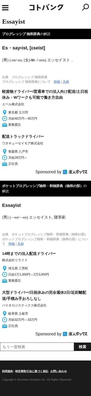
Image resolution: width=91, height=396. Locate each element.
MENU (5, 7)
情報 (57, 81)
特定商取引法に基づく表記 (31, 371)
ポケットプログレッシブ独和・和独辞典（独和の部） (42, 186)
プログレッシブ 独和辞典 (21, 34)
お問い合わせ (58, 371)
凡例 (66, 81)
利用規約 (7, 371)
